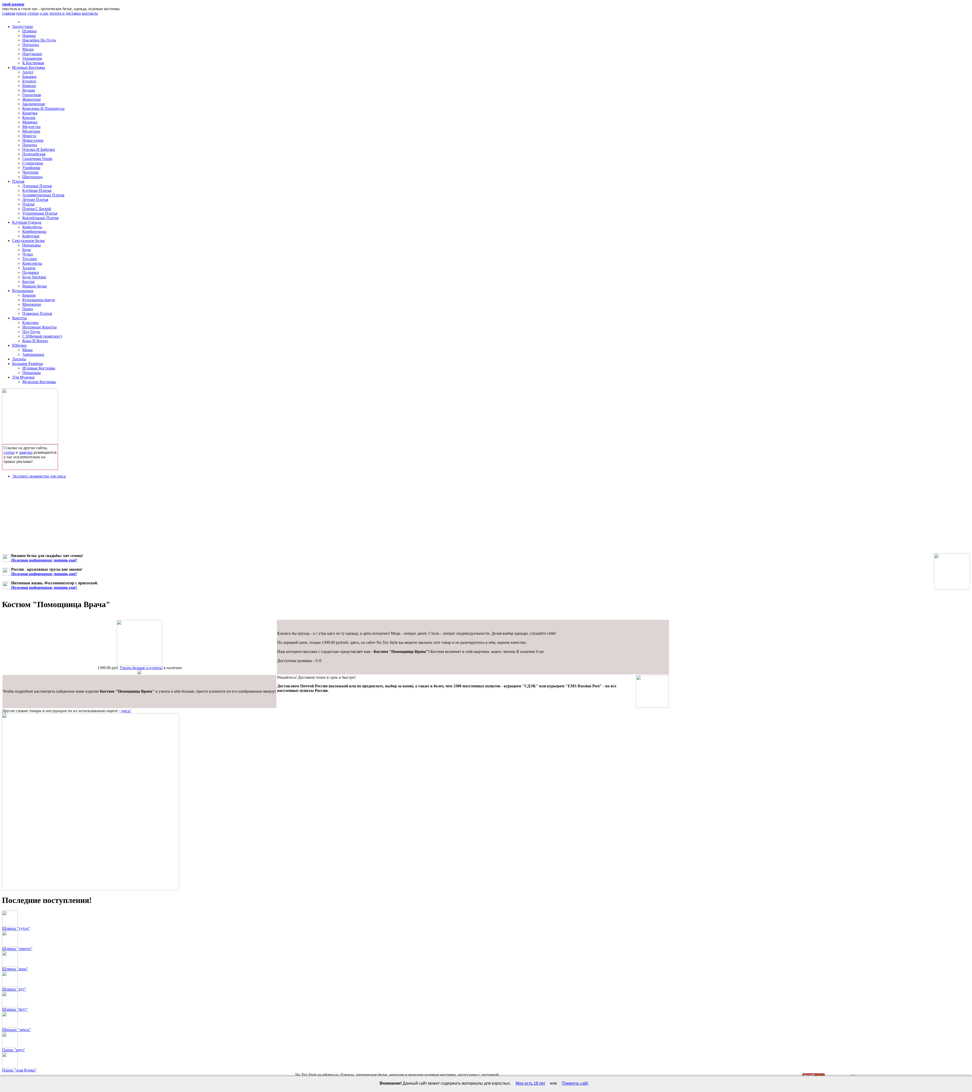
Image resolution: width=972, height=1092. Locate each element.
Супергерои (32, 163)
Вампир (29, 86)
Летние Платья (35, 199)
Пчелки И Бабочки (38, 149)
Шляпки (29, 31)
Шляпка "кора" (15, 969)
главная (8, 13)
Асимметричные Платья (43, 195)
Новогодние (33, 140)
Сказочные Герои (37, 158)
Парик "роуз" (13, 1050)
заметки (26, 452)
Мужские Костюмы (39, 382)
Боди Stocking (34, 277)
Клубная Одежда (26, 222)
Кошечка (29, 113)
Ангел (27, 72)
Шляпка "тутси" (16, 928)
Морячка (29, 122)
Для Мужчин (23, 377)
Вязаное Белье (34, 286)
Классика (30, 322)
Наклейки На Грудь (39, 40)
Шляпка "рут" (14, 989)
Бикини (29, 295)
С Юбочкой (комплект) (42, 336)
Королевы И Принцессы (43, 108)
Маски (28, 49)
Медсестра (31, 127)
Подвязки (30, 272)
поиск (21, 13)
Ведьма (28, 90)
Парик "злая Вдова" (19, 1070)
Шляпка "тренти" (17, 948)
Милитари (31, 131)
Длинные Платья (37, 186)
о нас (44, 13)
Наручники (32, 54)
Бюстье (28, 281)
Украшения (32, 58)
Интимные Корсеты (39, 327)
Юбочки (19, 345)
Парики (29, 35)
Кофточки (30, 236)
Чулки (27, 254)
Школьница (32, 177)
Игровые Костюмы (28, 67)
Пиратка (29, 145)
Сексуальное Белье (28, 240)
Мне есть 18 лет (530, 1083)
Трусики (29, 259)
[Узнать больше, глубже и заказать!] (30, 415)
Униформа (31, 168)
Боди (26, 250)
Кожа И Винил (35, 341)
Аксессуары (22, 26)
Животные (31, 99)
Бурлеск (29, 81)
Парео (27, 309)
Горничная (31, 95)
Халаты (28, 268)
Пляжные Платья (37, 313)
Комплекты (32, 227)
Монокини (31, 304)
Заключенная (33, 104)
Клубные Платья (36, 190)
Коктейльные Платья (40, 218)
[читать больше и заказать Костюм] (139, 664)
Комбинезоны (34, 231)
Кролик (28, 117)
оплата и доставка (65, 13)
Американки (33, 354)
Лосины (19, 359)
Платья (18, 181)
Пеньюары (31, 245)
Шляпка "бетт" (15, 1009)
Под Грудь (31, 331)
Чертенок (30, 172)
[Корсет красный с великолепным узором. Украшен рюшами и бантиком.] (952, 571)
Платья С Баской (36, 209)
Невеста (29, 136)
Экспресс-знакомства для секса (39, 476)
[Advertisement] (486, 518)
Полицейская (33, 154)
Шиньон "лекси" (16, 1029)
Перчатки (30, 45)
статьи (33, 13)
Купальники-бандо (38, 300)
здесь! (126, 711)
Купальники (22, 291)
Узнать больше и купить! (141, 668)
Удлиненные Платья (39, 213)
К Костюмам (33, 63)
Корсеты (19, 318)
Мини (27, 350)
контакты (90, 13)
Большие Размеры (27, 363)
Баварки (29, 76)
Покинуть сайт (575, 1083)
